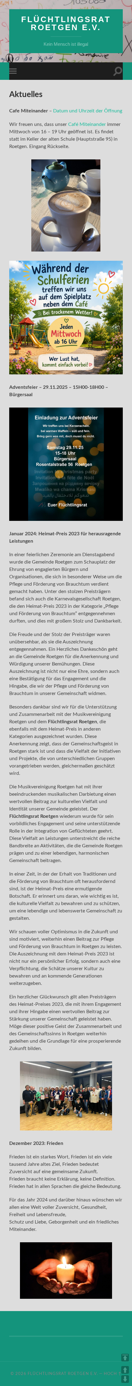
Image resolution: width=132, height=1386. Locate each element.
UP (125, 1370)
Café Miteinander (87, 124)
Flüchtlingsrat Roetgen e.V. (66, 23)
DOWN (125, 1379)
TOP (125, 1357)
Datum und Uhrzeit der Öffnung (87, 110)
